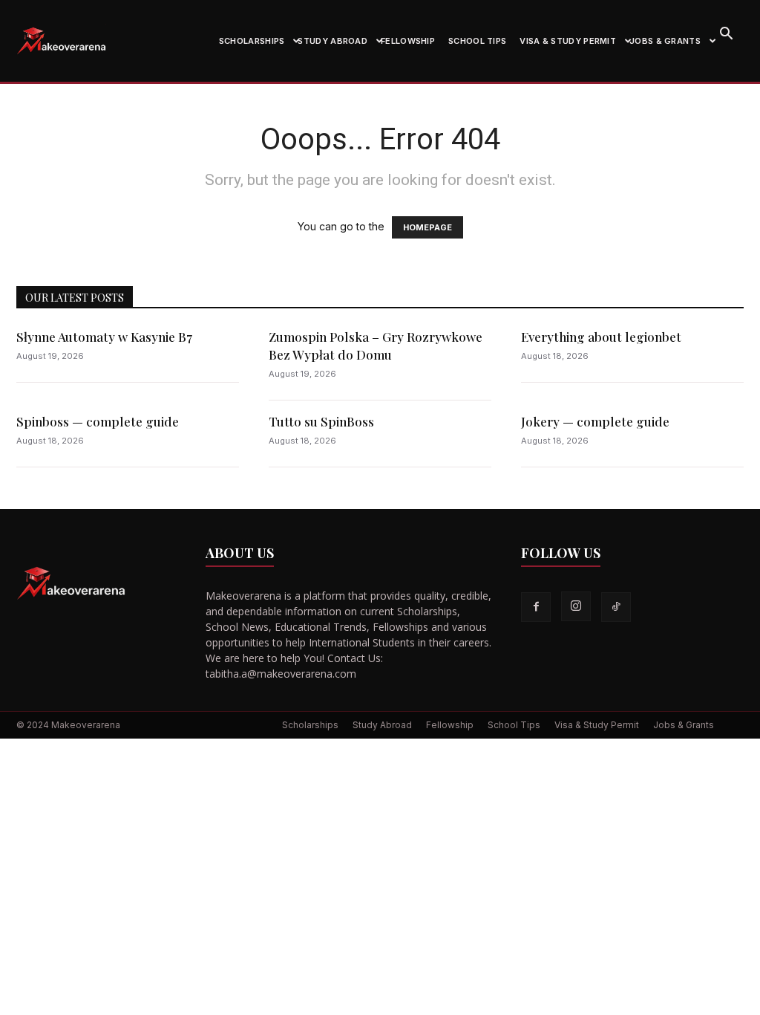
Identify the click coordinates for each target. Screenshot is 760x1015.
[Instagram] (576, 606)
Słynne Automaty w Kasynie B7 (104, 336)
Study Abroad (332, 41)
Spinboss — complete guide (97, 421)
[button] (726, 35)
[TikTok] (616, 607)
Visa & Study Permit (568, 41)
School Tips (477, 41)
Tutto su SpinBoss (321, 421)
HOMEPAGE (427, 227)
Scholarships (252, 41)
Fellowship (408, 41)
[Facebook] (536, 607)
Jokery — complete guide (595, 421)
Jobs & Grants (665, 41)
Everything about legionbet (601, 336)
